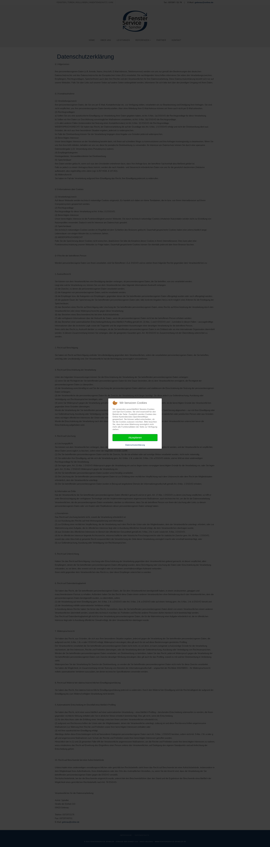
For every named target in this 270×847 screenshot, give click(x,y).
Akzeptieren (135, 437)
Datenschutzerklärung (135, 445)
